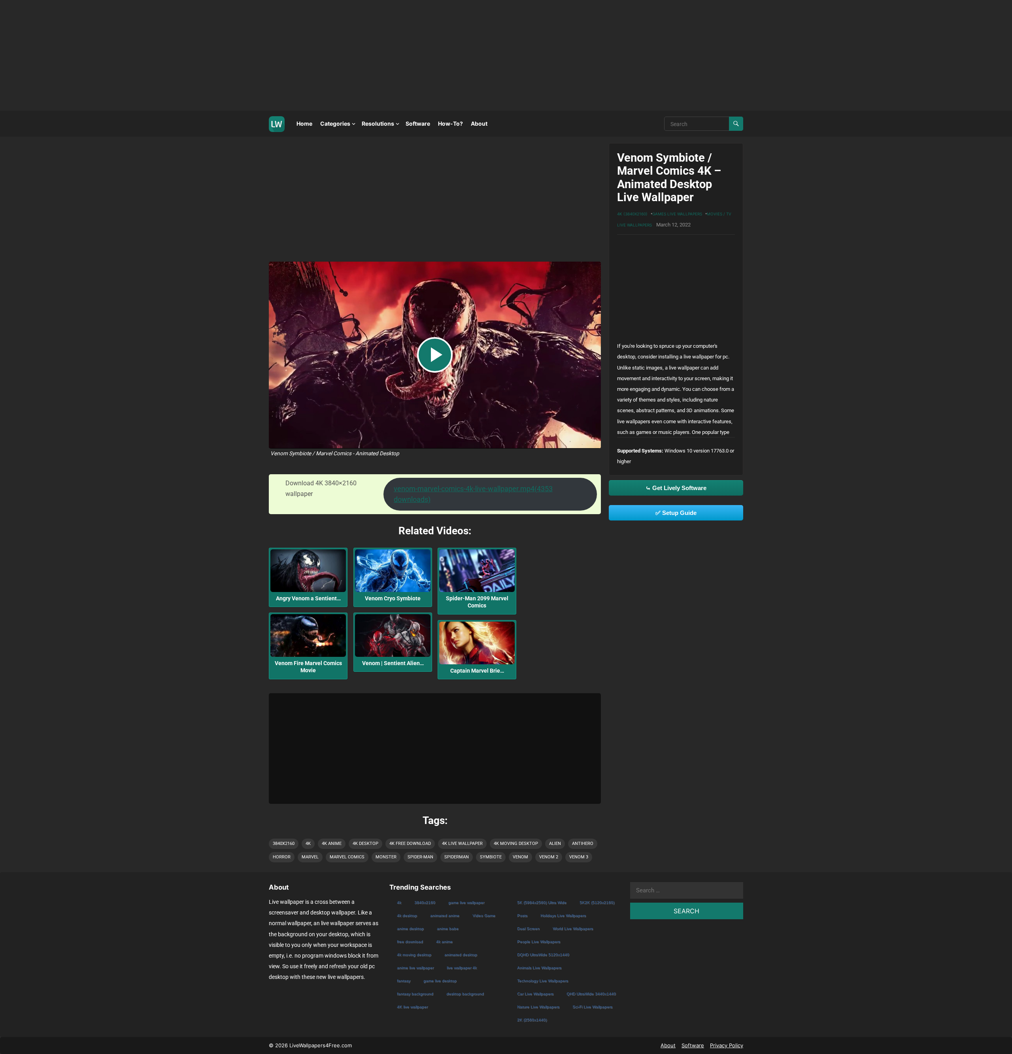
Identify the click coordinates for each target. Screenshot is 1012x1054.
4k (308, 843)
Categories (335, 123)
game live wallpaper (466, 902)
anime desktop (410, 928)
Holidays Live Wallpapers (563, 915)
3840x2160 (284, 843)
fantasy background (415, 994)
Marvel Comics (347, 857)
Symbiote (491, 857)
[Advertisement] (237, 55)
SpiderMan (456, 857)
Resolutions (378, 123)
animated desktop (460, 954)
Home (304, 123)
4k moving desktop (516, 843)
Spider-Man (420, 857)
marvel (310, 857)
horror (282, 857)
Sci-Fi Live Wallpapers (592, 1007)
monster (386, 857)
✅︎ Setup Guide (676, 512)
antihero (582, 843)
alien (555, 843)
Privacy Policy (726, 1045)
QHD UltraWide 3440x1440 (591, 994)
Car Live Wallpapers (535, 994)
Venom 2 (548, 857)
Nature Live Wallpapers (538, 1007)
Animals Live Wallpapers (539, 967)
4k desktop (365, 843)
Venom (520, 857)
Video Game (483, 915)
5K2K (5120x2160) (597, 902)
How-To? (450, 123)
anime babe (448, 928)
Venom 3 (578, 857)
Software (418, 123)
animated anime (444, 915)
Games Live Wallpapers (677, 213)
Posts (522, 915)
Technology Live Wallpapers (542, 981)
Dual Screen (528, 928)
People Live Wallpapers (538, 941)
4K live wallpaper (462, 843)
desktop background (465, 994)
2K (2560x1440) (532, 1020)
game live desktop (440, 981)
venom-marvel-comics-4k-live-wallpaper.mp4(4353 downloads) (473, 494)
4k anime (332, 843)
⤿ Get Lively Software (676, 488)
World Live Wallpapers (573, 928)
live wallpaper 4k (462, 967)
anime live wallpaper (415, 967)
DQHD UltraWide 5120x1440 (543, 954)
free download (410, 941)
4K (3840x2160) (632, 213)
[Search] (736, 124)
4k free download (410, 843)
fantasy (403, 981)
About (479, 123)
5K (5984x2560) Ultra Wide (541, 902)
